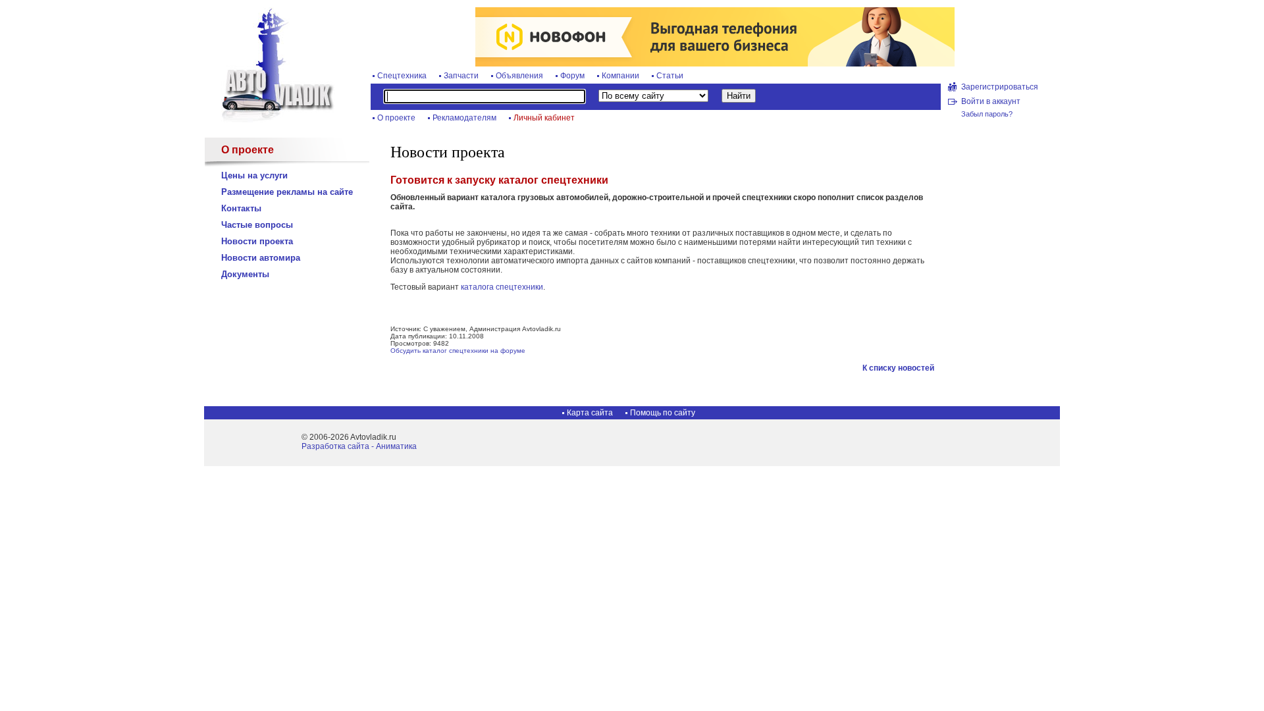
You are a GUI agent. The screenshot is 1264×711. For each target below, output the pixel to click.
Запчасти (461, 75)
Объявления (519, 75)
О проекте (396, 117)
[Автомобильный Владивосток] (270, 119)
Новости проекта (257, 241)
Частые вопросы (257, 225)
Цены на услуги (254, 175)
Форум (572, 75)
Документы (245, 274)
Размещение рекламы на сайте (287, 192)
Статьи (669, 75)
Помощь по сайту (662, 412)
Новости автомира (260, 258)
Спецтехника (402, 75)
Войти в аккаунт (990, 101)
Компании (620, 75)
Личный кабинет (544, 117)
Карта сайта (590, 412)
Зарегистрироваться (999, 87)
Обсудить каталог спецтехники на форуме (457, 350)
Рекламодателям (464, 117)
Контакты (241, 208)
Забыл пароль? (987, 114)
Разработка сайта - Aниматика (359, 446)
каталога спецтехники (502, 287)
